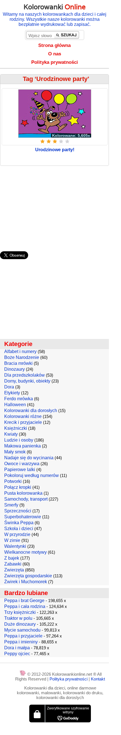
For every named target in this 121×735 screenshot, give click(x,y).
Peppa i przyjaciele (23, 636)
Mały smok (15, 451)
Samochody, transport (26, 499)
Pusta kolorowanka (23, 493)
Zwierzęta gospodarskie (28, 575)
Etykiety (12, 392)
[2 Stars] (48, 141)
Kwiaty (11, 434)
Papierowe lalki (19, 469)
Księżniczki (15, 428)
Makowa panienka (22, 446)
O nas (54, 53)
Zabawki (12, 564)
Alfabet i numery (20, 351)
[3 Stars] (55, 141)
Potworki (13, 481)
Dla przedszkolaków (24, 375)
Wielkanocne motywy (25, 552)
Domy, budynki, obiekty (27, 381)
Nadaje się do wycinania (28, 457)
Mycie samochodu (22, 630)
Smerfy (11, 505)
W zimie (12, 540)
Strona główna (54, 45)
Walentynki (15, 546)
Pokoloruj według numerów (31, 475)
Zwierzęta (14, 569)
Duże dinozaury (20, 624)
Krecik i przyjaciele (23, 422)
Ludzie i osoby (18, 440)
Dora (9, 387)
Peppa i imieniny (21, 641)
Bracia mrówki (18, 363)
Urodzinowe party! (54, 149)
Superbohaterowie (22, 516)
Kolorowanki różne (23, 416)
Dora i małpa (17, 647)
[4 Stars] (61, 141)
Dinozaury (14, 369)
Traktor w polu (18, 618)
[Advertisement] (60, 205)
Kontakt (98, 679)
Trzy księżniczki (20, 612)
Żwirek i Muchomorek (25, 581)
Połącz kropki (17, 487)
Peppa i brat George (24, 600)
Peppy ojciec (17, 653)
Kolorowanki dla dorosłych (30, 410)
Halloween (15, 404)
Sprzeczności (17, 510)
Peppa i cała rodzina (24, 606)
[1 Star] (42, 141)
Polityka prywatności (54, 62)
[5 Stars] (67, 141)
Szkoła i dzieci (18, 528)
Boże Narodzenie (21, 357)
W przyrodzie (17, 534)
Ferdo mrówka (18, 398)
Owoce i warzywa (21, 463)
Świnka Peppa (18, 522)
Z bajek (11, 558)
